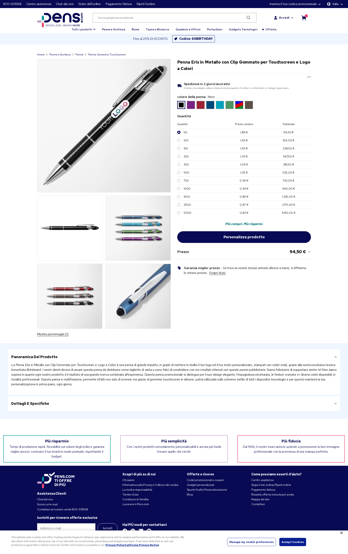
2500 (187, 205)
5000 (187, 213)
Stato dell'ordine (89, 4)
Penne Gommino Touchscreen (107, 54)
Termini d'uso (130, 494)
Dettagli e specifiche (30, 403)
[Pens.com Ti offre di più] (56, 479)
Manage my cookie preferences (251, 542)
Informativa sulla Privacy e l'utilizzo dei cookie (150, 485)
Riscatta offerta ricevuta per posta (272, 494)
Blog (190, 494)
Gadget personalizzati (200, 485)
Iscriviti (107, 528)
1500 (187, 196)
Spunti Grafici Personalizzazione (207, 489)
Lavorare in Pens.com (135, 504)
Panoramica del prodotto (34, 357)
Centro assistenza (38, 4)
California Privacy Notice (142, 545)
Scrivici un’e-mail (47, 504)
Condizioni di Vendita (135, 499)
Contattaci (258, 504)
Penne (79, 54)
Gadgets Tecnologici (243, 29)
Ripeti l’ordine (146, 4)
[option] (181, 105)
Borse (135, 29)
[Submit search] (248, 17)
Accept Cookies (293, 542)
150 (186, 148)
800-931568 (12, 4)
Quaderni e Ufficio (188, 29)
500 (186, 172)
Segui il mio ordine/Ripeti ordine (271, 485)
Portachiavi (214, 29)
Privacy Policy (115, 545)
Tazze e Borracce (157, 29)
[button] (83, 28)
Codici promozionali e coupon (205, 480)
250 (186, 156)
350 (186, 164)
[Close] (341, 532)
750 (186, 180)
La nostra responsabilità (137, 489)
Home (41, 54)
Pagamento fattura (119, 4)
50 (185, 132)
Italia (335, 4)
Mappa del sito (260, 499)
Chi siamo (128, 480)
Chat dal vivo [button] (65, 4)
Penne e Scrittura (113, 29)
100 (186, 140)
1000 (187, 188)
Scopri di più (217, 273)
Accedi (284, 17)
